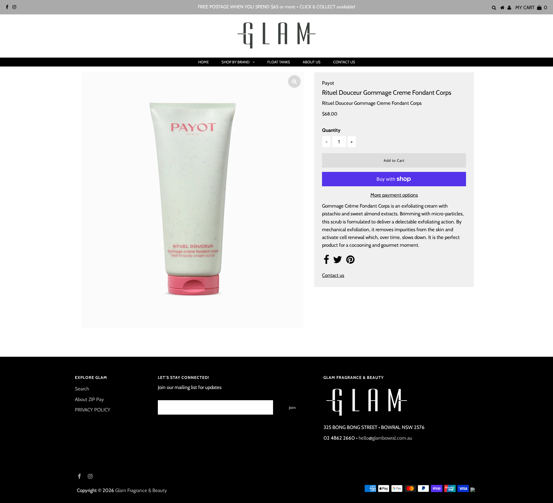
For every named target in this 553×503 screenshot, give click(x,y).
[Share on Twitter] (337, 261)
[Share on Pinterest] (350, 261)
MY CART (531, 7)
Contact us (333, 275)
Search (82, 389)
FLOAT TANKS (278, 62)
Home (203, 62)
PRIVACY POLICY (92, 410)
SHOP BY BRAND (235, 62)
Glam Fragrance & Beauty (141, 490)
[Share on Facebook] (326, 261)
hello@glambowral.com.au (385, 438)
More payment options (394, 195)
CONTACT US (344, 62)
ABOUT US (312, 62)
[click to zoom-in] (294, 81)
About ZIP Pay (89, 399)
